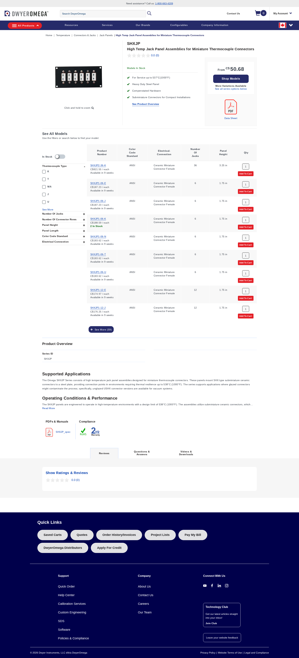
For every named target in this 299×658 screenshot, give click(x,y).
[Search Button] (149, 14)
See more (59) (102, 329)
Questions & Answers (142, 453)
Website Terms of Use (230, 652)
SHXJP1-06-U (98, 271)
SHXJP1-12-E (98, 289)
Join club (211, 623)
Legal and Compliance (256, 652)
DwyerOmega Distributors (63, 548)
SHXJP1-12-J (98, 307)
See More (47, 209)
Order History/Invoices (119, 535)
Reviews (104, 455)
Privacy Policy (207, 652)
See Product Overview (145, 104)
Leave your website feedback (222, 637)
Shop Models (231, 78)
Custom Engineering (72, 612)
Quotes (82, 535)
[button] (286, 25)
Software (64, 629)
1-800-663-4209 (164, 3)
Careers (143, 603)
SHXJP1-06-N (98, 236)
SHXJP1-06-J (98, 200)
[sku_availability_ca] (60, 156)
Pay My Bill (193, 535)
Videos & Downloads (186, 453)
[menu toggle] (15, 25)
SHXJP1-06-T (98, 254)
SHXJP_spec (62, 431)
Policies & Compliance (73, 638)
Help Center (66, 595)
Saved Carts (53, 535)
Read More (48, 408)
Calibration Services (72, 603)
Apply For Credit (109, 548)
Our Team (145, 612)
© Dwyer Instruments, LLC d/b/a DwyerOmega (58, 652)
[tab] (59, 428)
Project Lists (160, 535)
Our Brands (143, 25)
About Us (144, 586)
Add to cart (245, 173)
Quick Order (66, 586)
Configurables (179, 25)
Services (107, 25)
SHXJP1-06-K (98, 218)
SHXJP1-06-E (98, 182)
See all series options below (231, 88)
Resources (71, 25)
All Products (26, 25)
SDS (61, 621)
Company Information (214, 25)
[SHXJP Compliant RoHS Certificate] (83, 431)
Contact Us (233, 13)
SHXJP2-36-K (98, 165)
